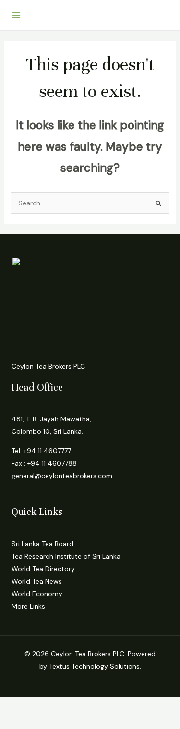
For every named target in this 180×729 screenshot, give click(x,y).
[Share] (75, 706)
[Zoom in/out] (14, 706)
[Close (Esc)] (106, 706)
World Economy (37, 593)
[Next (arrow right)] (45, 722)
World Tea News (37, 581)
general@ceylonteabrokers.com (62, 475)
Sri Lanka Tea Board (42, 543)
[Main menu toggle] (16, 15)
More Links (28, 606)
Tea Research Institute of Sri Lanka (66, 556)
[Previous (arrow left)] (14, 722)
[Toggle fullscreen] (45, 706)
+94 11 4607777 (47, 450)
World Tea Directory (43, 568)
